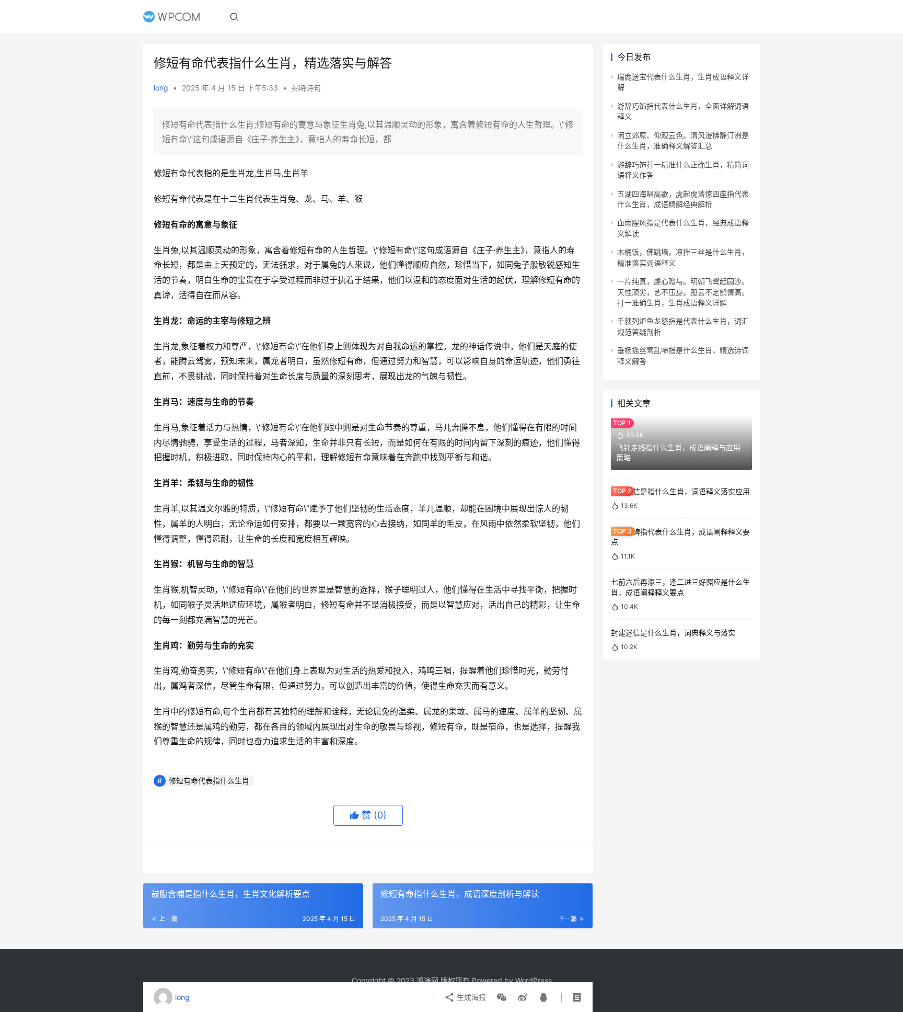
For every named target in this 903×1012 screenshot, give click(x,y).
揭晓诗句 (306, 87)
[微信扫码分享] (501, 997)
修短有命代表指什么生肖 (209, 780)
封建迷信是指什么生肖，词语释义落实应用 (680, 491)
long (161, 87)
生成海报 (470, 997)
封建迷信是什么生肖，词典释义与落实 (673, 632)
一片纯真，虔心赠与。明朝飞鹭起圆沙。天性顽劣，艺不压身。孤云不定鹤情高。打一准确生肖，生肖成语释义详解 (683, 292)
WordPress (533, 980)
